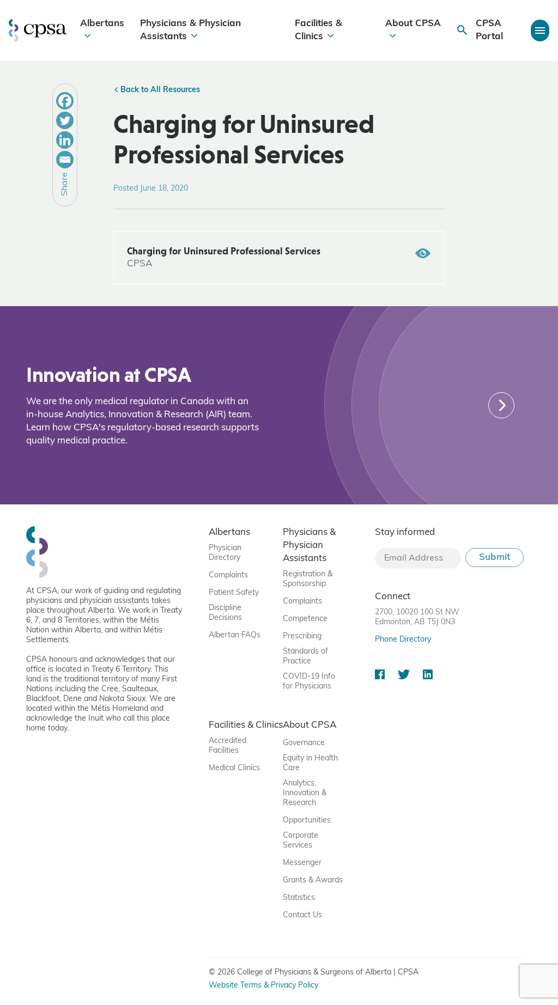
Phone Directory (403, 640)
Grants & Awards (313, 880)
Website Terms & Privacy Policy (263, 986)
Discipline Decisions (225, 613)
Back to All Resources (159, 90)
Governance (304, 743)
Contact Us (302, 915)
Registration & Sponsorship (307, 579)
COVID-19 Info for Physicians (309, 682)
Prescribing (302, 636)
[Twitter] (65, 120)
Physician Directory (225, 553)
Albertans (102, 23)
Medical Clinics (234, 768)
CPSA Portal (489, 30)
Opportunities (307, 821)
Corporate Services (300, 841)
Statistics (299, 898)
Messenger (302, 863)
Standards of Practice (305, 657)
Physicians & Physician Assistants (190, 30)
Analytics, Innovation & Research (304, 793)
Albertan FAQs (234, 635)
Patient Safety (234, 593)
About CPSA (413, 23)
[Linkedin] (65, 140)
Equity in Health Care (310, 763)
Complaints (228, 575)
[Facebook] (65, 100)
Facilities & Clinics (318, 30)
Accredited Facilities (227, 746)
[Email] (65, 159)
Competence (305, 619)
